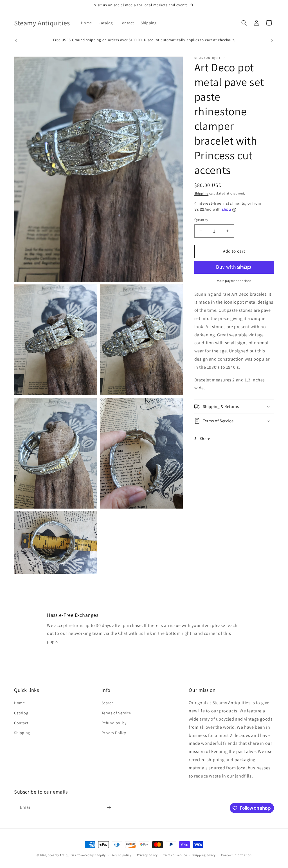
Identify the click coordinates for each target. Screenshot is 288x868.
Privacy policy (147, 855)
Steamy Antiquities (62, 855)
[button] (244, 23)
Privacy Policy (114, 732)
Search (108, 702)
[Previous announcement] (16, 40)
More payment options (234, 281)
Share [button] (205, 438)
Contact (21, 722)
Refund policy (114, 722)
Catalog (21, 712)
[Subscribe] (109, 807)
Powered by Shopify (91, 855)
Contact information (236, 855)
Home (19, 702)
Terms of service (175, 855)
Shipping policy (204, 855)
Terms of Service (116, 712)
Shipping (201, 193)
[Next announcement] (272, 40)
